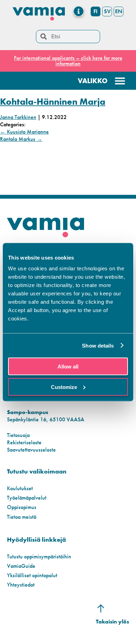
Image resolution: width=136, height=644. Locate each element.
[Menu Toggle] (79, 11)
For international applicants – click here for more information (68, 60)
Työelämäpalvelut (26, 497)
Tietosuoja (18, 435)
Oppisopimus (21, 507)
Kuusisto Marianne (24, 131)
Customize (64, 387)
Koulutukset (20, 488)
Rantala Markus (21, 139)
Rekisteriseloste (24, 442)
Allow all (68, 366)
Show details (98, 345)
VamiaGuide (21, 566)
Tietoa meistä (21, 516)
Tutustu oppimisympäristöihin (39, 556)
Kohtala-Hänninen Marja (52, 102)
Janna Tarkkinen (18, 117)
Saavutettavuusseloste (31, 449)
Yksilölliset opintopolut (32, 575)
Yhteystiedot (21, 584)
